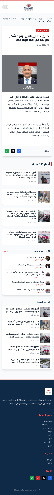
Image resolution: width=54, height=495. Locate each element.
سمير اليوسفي (39, 267)
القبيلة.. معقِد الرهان (35, 257)
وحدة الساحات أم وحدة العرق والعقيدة (28, 282)
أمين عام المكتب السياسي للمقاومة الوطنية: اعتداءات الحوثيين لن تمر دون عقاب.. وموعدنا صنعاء (20, 175)
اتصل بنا (49, 463)
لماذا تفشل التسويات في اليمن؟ (31, 264)
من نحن (49, 459)
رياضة (50, 435)
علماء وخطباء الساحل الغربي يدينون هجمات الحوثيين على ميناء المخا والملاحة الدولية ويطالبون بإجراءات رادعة (21, 215)
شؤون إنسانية (47, 424)
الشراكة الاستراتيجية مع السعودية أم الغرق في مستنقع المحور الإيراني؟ (25, 273)
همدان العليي (39, 277)
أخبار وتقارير (39, 18)
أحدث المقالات (40, 251)
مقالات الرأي (47, 442)
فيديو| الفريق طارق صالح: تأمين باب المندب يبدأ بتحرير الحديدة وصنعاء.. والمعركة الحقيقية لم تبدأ (21, 194)
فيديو (50, 445)
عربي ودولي (47, 428)
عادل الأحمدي (39, 260)
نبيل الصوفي (40, 292)
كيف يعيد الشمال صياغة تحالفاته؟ (30, 289)
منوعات (49, 438)
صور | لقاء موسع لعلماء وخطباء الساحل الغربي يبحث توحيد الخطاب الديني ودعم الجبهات (21, 234)
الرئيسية (49, 18)
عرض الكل (7, 251)
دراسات (49, 431)
